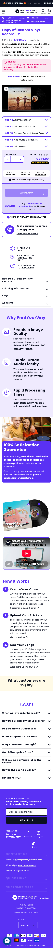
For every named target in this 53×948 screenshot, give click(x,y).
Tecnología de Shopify (36, 945)
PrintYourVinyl (20, 945)
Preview (44, 898)
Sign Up (24, 820)
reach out (40, 175)
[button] (3, 11)
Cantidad (10, 154)
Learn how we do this (27, 233)
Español (25, 925)
